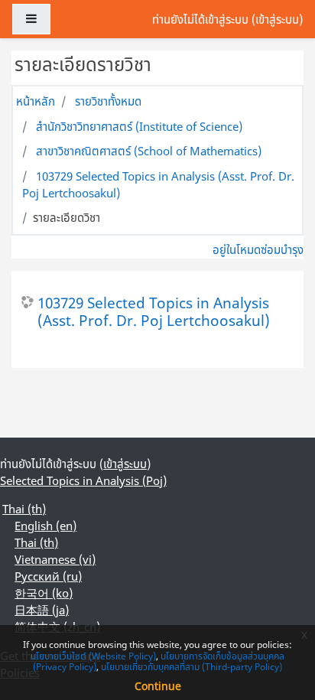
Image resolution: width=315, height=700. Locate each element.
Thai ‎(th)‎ (24, 508)
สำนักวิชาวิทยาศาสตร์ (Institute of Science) (139, 126)
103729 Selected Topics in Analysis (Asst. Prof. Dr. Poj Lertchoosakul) (153, 311)
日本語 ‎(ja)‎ (42, 609)
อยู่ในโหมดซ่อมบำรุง (258, 249)
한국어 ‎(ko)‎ (44, 593)
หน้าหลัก (35, 101)
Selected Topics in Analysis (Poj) (83, 480)
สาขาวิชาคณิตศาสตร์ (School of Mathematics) (148, 150)
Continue (158, 686)
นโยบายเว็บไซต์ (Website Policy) (93, 656)
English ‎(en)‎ (45, 525)
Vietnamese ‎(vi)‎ (55, 559)
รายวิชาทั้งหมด (108, 101)
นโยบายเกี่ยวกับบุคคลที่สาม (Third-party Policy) (191, 666)
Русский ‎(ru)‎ (48, 576)
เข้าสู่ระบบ (277, 19)
